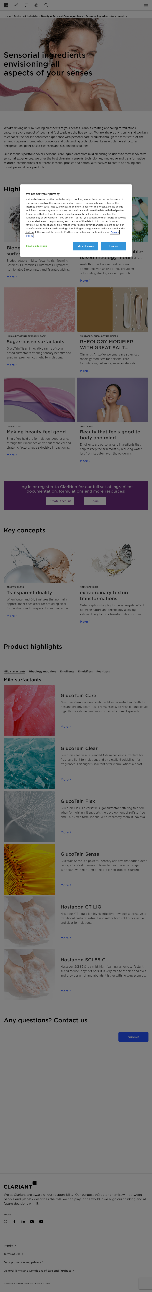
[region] (76, 220)
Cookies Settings (36, 246)
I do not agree (85, 246)
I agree (113, 246)
